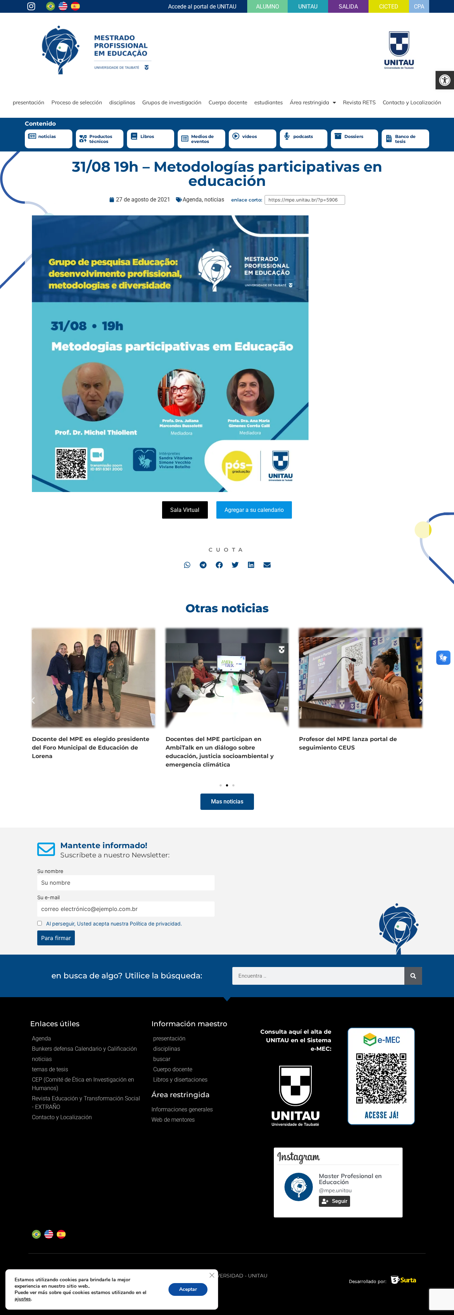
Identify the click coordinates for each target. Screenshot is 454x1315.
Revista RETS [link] (359, 102)
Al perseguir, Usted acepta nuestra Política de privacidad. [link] (114, 924)
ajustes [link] (23, 1298)
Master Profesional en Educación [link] (350, 1179)
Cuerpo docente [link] (228, 102)
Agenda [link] (192, 199)
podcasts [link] (303, 136)
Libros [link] (147, 136)
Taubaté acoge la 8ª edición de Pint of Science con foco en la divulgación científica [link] (119, 747)
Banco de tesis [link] (405, 139)
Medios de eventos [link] (202, 139)
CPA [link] (419, 6)
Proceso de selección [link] (76, 102)
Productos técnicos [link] (100, 139)
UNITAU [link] (307, 6)
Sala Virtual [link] (184, 510)
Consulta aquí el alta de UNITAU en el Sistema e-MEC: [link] (295, 1040)
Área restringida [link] (309, 102)
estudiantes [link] (268, 102)
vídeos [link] (249, 136)
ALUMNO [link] (267, 6)
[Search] (413, 976)
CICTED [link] (388, 6)
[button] (187, 565)
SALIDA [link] (348, 6)
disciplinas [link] (122, 102)
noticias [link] (47, 136)
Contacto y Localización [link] (412, 102)
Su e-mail (48, 897)
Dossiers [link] (353, 136)
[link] (445, 80)
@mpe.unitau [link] (335, 1190)
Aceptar (188, 1289)
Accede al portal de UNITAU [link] (202, 6)
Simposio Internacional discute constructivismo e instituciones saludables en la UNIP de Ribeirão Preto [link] (255, 747)
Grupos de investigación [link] (171, 102)
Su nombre (50, 871)
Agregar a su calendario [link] (254, 510)
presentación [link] (28, 102)
